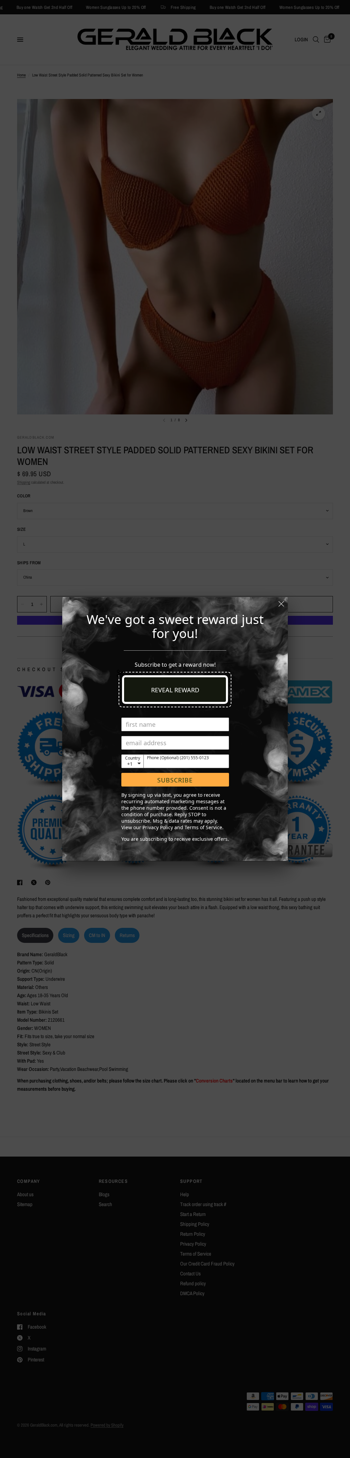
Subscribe (175, 780)
